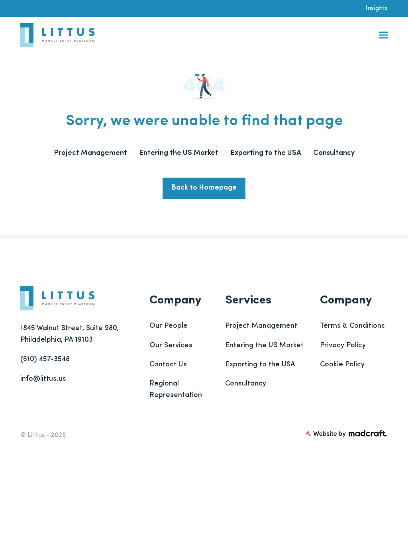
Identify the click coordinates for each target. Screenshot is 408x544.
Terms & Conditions (352, 326)
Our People (168, 326)
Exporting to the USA (260, 364)
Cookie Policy (342, 364)
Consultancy (245, 383)
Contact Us (168, 364)
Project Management (261, 326)
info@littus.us (43, 379)
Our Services (170, 345)
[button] (383, 35)
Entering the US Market (264, 345)
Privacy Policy (343, 345)
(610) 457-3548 (45, 359)
